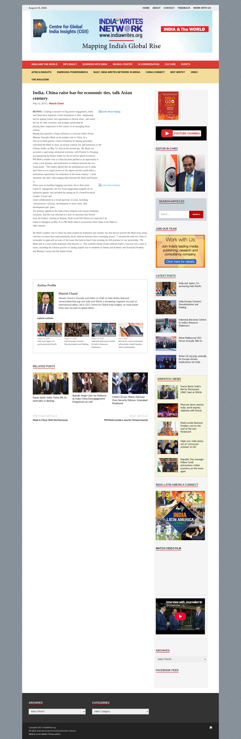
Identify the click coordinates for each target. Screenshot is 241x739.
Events (185, 64)
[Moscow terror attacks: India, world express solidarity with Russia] (168, 405)
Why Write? (177, 72)
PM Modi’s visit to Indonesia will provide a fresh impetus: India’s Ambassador (130, 344)
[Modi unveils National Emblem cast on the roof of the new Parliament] (168, 423)
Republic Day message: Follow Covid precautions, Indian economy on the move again (192, 465)
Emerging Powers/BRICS (72, 72)
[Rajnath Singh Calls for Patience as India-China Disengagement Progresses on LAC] (90, 383)
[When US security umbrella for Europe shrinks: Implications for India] (166, 356)
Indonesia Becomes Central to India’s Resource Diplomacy (103, 344)
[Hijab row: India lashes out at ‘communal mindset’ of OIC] (168, 441)
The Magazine (40, 79)
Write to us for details (38, 734)
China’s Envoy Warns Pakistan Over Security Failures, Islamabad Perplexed (129, 400)
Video (194, 72)
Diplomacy (70, 64)
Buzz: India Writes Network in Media (116, 72)
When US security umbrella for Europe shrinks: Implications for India (192, 359)
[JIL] (211, 727)
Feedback (184, 8)
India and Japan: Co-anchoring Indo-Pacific (47, 342)
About (156, 8)
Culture (170, 64)
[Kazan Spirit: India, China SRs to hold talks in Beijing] (51, 384)
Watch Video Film (168, 548)
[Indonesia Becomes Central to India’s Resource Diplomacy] (166, 320)
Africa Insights (41, 72)
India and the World (44, 64)
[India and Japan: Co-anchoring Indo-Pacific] (166, 283)
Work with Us (202, 8)
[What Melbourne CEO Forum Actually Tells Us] (166, 338)
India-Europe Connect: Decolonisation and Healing (76, 342)
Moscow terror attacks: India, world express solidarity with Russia (192, 408)
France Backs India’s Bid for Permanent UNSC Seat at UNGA (191, 389)
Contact (169, 8)
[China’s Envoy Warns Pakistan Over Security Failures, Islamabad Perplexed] (130, 384)
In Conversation (148, 64)
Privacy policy (54, 734)
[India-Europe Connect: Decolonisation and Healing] (166, 302)
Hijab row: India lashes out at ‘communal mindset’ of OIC (192, 444)
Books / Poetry (122, 64)
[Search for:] (181, 214)
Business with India (94, 64)
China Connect (155, 72)
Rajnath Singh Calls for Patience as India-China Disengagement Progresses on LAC (89, 398)
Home (146, 8)
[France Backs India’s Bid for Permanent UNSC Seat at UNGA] (168, 387)
